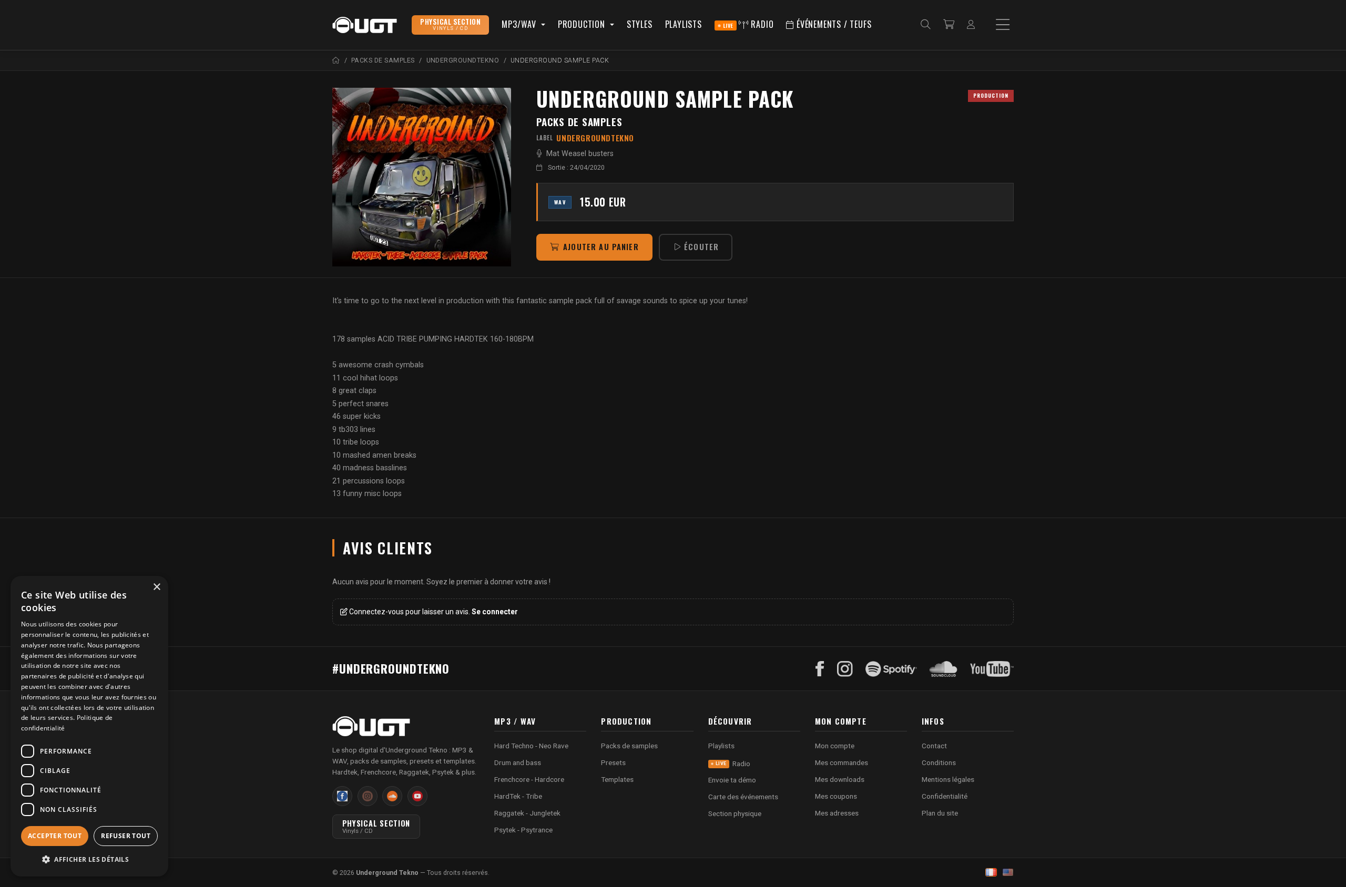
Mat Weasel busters (580, 153)
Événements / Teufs (832, 24)
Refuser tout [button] (125, 835)
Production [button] (583, 24)
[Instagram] (845, 669)
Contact (934, 745)
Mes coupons (836, 796)
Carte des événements (743, 796)
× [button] (156, 587)
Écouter (701, 246)
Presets (613, 762)
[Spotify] (891, 669)
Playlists (683, 24)
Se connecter (495, 611)
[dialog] (89, 726)
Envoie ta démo (732, 780)
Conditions (939, 762)
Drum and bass (517, 762)
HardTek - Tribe (518, 796)
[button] (89, 859)
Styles (639, 24)
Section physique (734, 813)
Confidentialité (944, 796)
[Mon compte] (971, 25)
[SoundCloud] (943, 669)
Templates (617, 779)
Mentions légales (948, 779)
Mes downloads (839, 779)
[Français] (991, 872)
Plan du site (940, 813)
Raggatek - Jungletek (527, 813)
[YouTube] (992, 669)
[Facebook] (819, 669)
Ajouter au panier (601, 246)
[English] (1008, 872)
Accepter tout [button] (54, 835)
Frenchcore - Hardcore (529, 779)
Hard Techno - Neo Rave (531, 745)
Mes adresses (837, 813)
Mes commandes (841, 762)
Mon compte (834, 745)
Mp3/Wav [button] (520, 24)
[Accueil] (336, 60)
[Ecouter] (421, 177)
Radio (748, 24)
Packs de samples (579, 121)
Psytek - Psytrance (523, 830)
